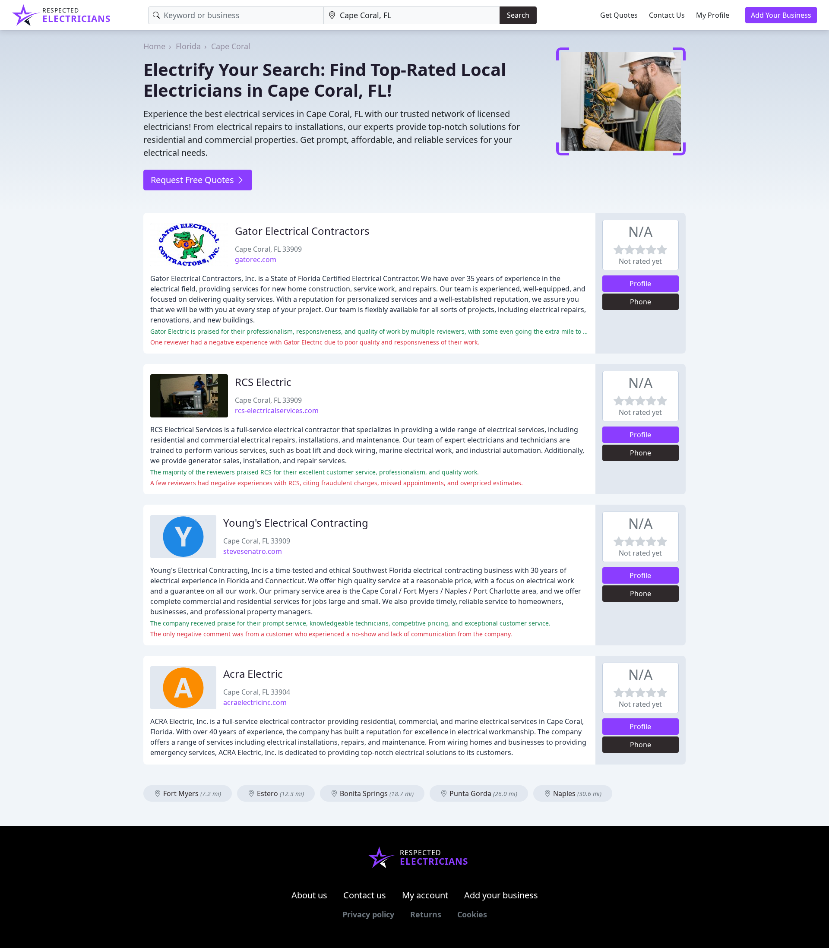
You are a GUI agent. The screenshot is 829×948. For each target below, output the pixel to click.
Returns (425, 914)
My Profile (712, 15)
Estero (279, 793)
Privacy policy (368, 914)
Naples (576, 793)
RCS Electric (263, 382)
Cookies (472, 914)
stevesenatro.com (252, 551)
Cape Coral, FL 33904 (256, 692)
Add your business (501, 895)
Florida (188, 46)
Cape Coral (230, 46)
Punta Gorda (482, 793)
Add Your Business (781, 15)
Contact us (364, 895)
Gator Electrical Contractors (302, 231)
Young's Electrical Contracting (295, 522)
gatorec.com (255, 259)
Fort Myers (191, 793)
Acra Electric (253, 674)
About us (309, 895)
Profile (640, 283)
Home (154, 46)
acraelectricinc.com (255, 702)
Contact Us (667, 15)
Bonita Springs (376, 793)
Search (518, 15)
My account (425, 895)
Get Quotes (619, 15)
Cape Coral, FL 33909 (268, 249)
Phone (640, 302)
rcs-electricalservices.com (277, 410)
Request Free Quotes (193, 180)
